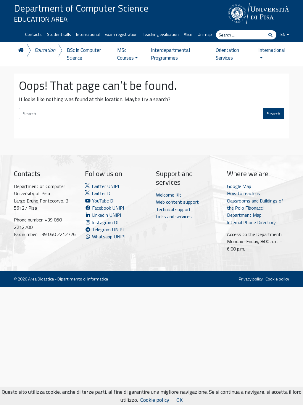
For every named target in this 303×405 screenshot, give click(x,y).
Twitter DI (101, 193)
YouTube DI (103, 200)
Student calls (59, 34)
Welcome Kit (168, 194)
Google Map (239, 186)
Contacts (33, 34)
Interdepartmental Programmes (170, 54)
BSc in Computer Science (84, 54)
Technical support (173, 209)
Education (44, 50)
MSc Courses (125, 54)
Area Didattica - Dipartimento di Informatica (68, 279)
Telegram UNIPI (107, 229)
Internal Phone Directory (251, 222)
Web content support (177, 201)
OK (179, 400)
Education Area (40, 19)
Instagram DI (104, 222)
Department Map (244, 215)
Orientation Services (227, 54)
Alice (188, 34)
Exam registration (121, 34)
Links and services (174, 216)
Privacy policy (251, 279)
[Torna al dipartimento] (20, 50)
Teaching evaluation (161, 34)
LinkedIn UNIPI (106, 215)
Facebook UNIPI (107, 207)
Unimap (205, 34)
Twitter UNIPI (104, 186)
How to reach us (243, 193)
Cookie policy (277, 279)
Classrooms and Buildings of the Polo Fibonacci (255, 204)
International (88, 34)
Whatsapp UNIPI (108, 236)
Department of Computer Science (81, 8)
